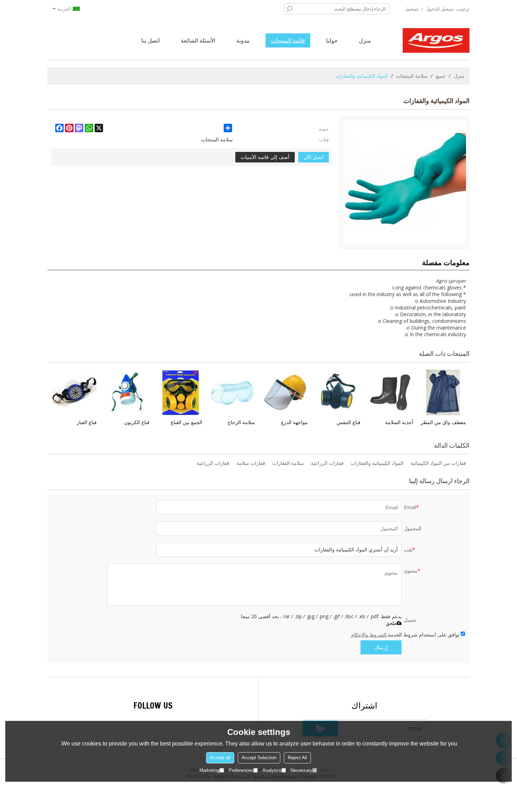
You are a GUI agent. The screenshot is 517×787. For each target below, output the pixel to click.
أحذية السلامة (399, 422)
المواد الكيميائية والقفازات (377, 463)
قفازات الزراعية (327, 463)
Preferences (241, 770)
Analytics (271, 770)
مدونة (243, 40)
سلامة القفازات (288, 463)
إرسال (381, 647)
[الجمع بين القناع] (179, 392)
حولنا (332, 40)
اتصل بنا (150, 40)
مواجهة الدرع (294, 422)
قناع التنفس (348, 422)
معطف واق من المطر (443, 422)
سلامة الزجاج (241, 422)
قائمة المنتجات (288, 40)
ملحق (391, 623)
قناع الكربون (136, 422)
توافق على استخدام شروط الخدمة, (405, 634)
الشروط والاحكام (369, 634)
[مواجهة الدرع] (285, 392)
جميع (441, 75)
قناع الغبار (87, 422)
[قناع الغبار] (74, 392)
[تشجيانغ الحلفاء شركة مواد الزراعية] (436, 40)
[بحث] (289, 9)
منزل (365, 40)
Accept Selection (259, 757)
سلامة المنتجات (412, 75)
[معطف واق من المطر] (443, 392)
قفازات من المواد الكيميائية (438, 463)
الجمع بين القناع (186, 422)
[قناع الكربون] (126, 392)
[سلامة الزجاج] (232, 392)
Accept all (220, 757)
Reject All (297, 757)
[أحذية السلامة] (390, 392)
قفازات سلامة (250, 463)
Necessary (301, 770)
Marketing (209, 770)
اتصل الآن (314, 157)
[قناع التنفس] (337, 392)
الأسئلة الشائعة (198, 40)
